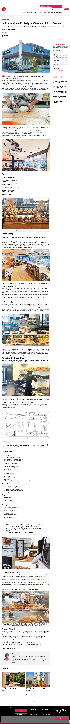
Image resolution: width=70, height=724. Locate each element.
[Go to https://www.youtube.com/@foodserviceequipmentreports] (66, 710)
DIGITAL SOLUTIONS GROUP (33, 715)
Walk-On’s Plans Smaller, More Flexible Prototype (60, 82)
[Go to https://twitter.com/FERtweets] (60, 710)
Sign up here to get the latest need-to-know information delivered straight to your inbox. (60, 47)
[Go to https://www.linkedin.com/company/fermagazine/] (57, 710)
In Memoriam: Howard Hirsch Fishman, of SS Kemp (59, 97)
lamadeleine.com (9, 196)
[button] (46, 6)
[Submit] (53, 10)
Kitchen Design (5, 19)
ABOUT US (32, 711)
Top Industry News (57, 50)
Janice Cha (4, 32)
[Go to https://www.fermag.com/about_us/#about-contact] (63, 710)
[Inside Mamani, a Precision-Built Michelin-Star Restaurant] (13, 679)
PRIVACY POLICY (45, 711)
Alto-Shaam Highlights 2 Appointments (58, 102)
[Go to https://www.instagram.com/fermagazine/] (60, 713)
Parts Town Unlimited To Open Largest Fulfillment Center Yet (60, 92)
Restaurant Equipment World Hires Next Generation (59, 87)
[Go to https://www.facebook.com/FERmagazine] (55, 710)
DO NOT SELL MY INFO (46, 714)
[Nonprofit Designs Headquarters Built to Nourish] (38, 679)
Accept (61, 718)
